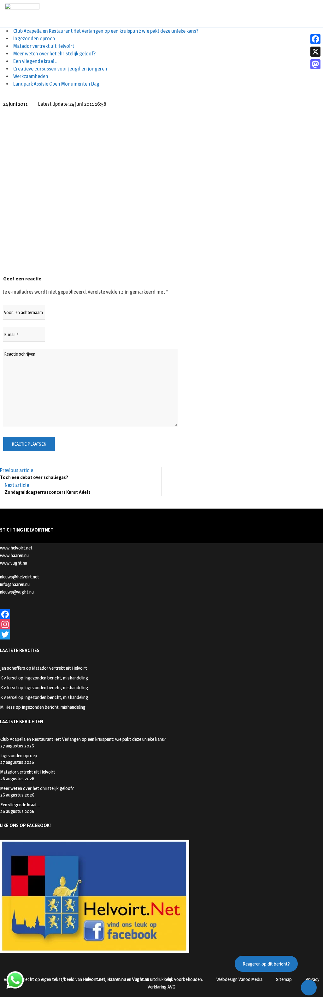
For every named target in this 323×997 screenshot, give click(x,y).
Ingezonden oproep (34, 39)
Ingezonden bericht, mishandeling (56, 678)
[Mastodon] (315, 64)
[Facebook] (161, 614)
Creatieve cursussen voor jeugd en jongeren (60, 69)
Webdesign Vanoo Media (239, 979)
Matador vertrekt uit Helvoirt (43, 46)
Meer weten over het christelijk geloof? (54, 54)
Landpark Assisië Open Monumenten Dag (56, 84)
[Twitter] (161, 634)
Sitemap (284, 979)
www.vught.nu (13, 563)
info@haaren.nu (15, 584)
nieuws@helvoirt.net (19, 577)
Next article (17, 485)
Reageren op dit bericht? (266, 964)
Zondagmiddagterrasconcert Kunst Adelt (47, 492)
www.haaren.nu (14, 555)
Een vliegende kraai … (36, 61)
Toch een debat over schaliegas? (34, 477)
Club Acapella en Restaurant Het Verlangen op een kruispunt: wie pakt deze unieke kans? (105, 31)
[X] (315, 51)
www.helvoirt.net (16, 548)
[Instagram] (161, 624)
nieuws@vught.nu (17, 592)
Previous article (16, 470)
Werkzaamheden (30, 76)
